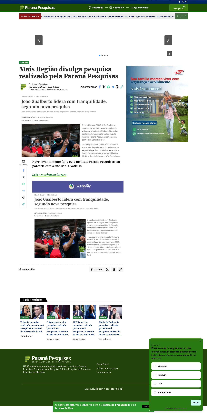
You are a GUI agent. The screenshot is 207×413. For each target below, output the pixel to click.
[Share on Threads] (117, 87)
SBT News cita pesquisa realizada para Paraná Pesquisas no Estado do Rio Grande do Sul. (84, 328)
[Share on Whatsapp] (108, 87)
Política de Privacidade (116, 404)
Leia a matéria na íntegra (49, 174)
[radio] (155, 366)
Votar (195, 402)
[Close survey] (200, 341)
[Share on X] (104, 87)
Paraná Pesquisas (39, 84)
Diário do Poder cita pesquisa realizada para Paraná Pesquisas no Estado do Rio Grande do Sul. (110, 328)
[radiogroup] (176, 379)
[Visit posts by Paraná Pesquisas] (23, 87)
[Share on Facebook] (100, 87)
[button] (147, 406)
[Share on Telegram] (113, 87)
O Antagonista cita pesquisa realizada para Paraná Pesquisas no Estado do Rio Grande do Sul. (58, 328)
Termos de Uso (63, 408)
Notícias (24, 62)
